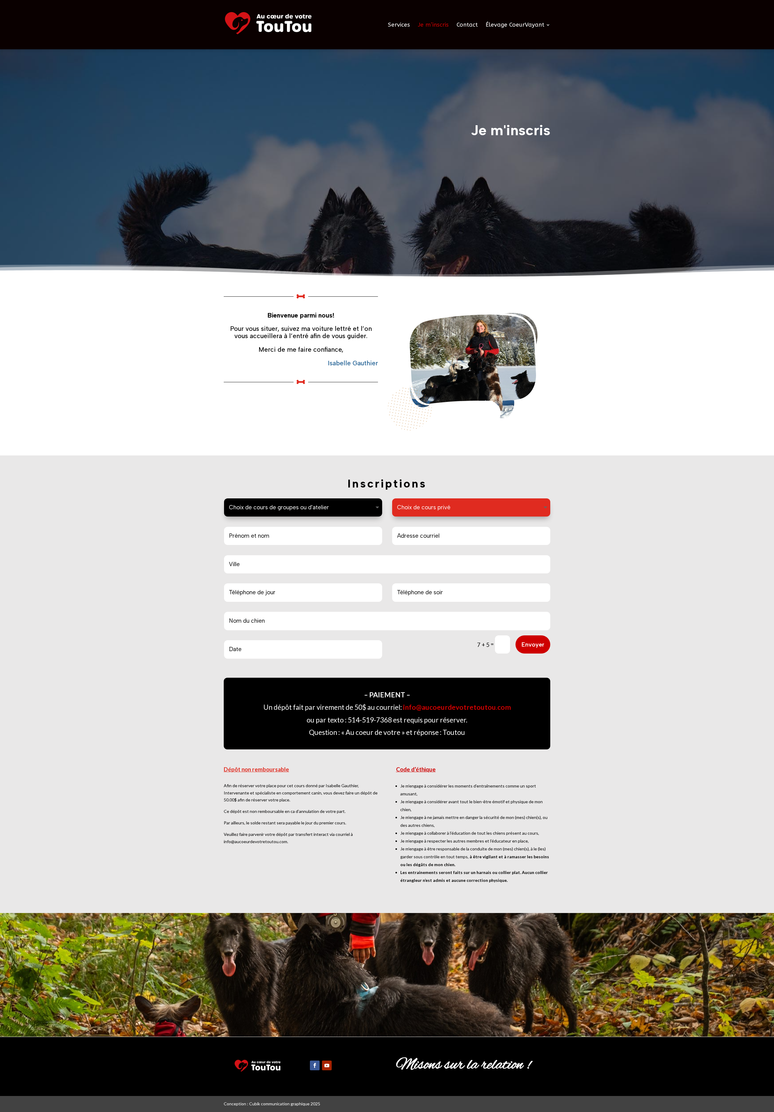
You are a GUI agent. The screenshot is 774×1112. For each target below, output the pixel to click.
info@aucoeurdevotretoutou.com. (256, 841)
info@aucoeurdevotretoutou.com (457, 707)
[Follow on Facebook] (315, 1065)
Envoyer (533, 644)
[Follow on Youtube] (327, 1065)
